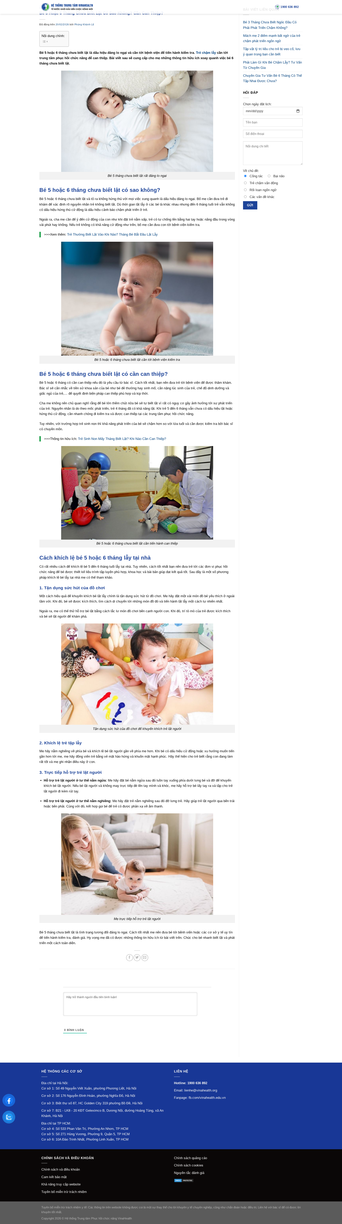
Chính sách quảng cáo (190, 1158)
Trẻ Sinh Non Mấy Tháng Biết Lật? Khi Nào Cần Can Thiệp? (122, 439)
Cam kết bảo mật (54, 1177)
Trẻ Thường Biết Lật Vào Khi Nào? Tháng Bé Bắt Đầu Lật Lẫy (112, 234)
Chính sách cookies (188, 1165)
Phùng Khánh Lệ (84, 24)
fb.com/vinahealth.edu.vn (207, 1098)
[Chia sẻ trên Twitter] (137, 957)
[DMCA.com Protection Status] (184, 1180)
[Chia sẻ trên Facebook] (129, 957)
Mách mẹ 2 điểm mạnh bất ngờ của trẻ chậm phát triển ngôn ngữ (271, 38)
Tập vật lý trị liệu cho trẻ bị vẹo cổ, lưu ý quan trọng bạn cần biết (271, 51)
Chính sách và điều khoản (60, 1169)
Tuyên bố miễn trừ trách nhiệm (64, 1192)
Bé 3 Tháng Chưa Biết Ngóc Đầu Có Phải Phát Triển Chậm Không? (269, 24)
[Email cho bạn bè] (144, 957)
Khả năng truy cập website (61, 1184)
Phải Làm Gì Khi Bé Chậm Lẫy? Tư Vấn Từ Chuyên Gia (272, 65)
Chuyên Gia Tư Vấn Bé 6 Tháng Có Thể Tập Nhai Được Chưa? (272, 78)
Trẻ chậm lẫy (206, 53)
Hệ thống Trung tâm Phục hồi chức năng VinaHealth (98, 1218)
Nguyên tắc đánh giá (189, 1173)
